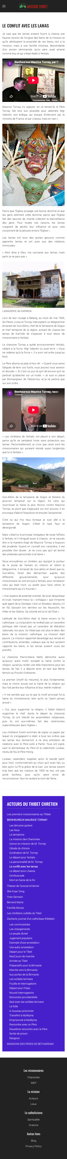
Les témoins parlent (20, 825)
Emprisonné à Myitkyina (23, 1020)
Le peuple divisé (18, 933)
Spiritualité (33, 1119)
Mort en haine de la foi (22, 880)
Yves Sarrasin (15, 896)
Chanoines (33, 1077)
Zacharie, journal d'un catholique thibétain (31, 918)
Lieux (34, 1104)
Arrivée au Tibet (18, 960)
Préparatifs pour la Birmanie (25, 965)
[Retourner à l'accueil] (33, 6)
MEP (33, 1082)
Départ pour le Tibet (20, 951)
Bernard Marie (15, 902)
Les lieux (14, 830)
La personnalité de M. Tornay (26, 861)
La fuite (13, 1006)
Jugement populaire (20, 938)
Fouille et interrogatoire (22, 983)
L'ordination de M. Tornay (23, 852)
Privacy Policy (34, 1146)
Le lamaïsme (16, 834)
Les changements (19, 929)
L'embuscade (16, 875)
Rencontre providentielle (23, 997)
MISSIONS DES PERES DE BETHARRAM (30, 1043)
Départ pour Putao (19, 988)
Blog (33, 1140)
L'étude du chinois (19, 848)
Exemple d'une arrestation (24, 942)
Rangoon (14, 1038)
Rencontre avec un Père (23, 1024)
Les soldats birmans (21, 979)
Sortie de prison (18, 1033)
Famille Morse (15, 907)
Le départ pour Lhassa (22, 870)
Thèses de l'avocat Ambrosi (23, 885)
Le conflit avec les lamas (25, 26)
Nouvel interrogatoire (21, 992)
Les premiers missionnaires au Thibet (29, 814)
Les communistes (19, 924)
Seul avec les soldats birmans (26, 1001)
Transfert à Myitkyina (21, 1015)
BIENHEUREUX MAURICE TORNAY (27, 819)
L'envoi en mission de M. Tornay (27, 843)
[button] (3, 6)
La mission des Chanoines (24, 839)
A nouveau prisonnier (21, 1010)
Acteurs (33, 1098)
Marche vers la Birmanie (23, 969)
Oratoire (33, 1125)
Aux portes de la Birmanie (24, 974)
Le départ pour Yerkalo (22, 857)
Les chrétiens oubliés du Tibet (24, 913)
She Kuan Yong (15, 891)
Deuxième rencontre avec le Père (28, 1029)
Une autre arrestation (21, 947)
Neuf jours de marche (21, 956)
